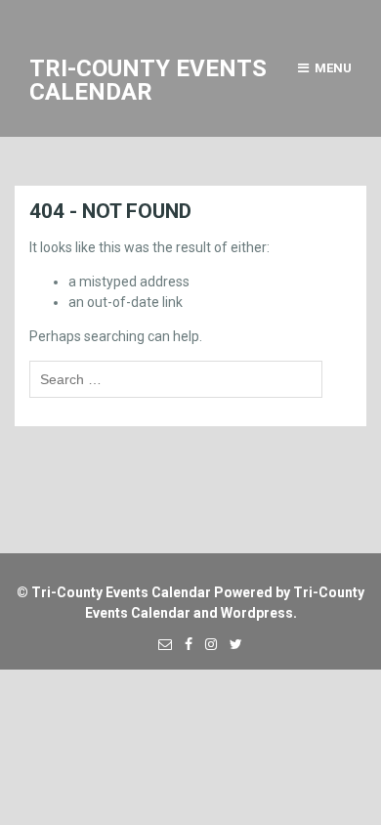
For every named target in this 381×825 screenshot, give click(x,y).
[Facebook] (183, 644)
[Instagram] (206, 644)
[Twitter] (231, 644)
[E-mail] (160, 644)
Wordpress (257, 613)
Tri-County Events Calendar (121, 592)
